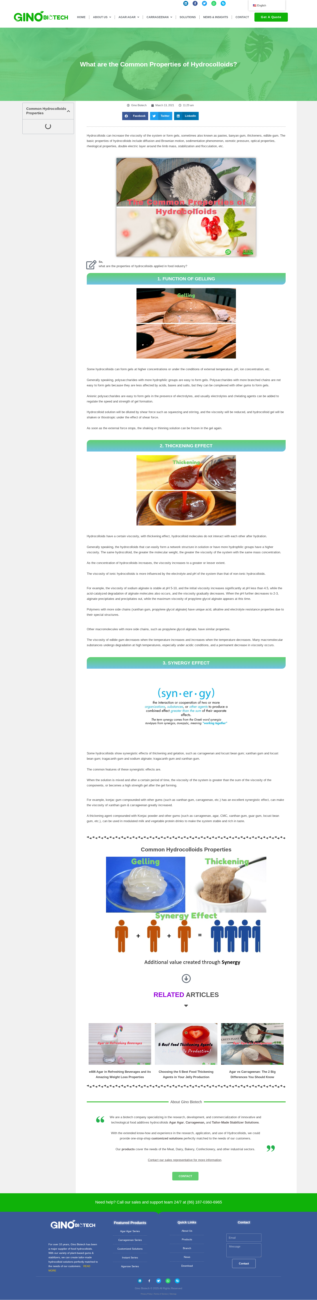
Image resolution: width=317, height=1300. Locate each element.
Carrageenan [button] (158, 17)
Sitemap (173, 1294)
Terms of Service (161, 1294)
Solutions (188, 17)
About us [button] (100, 17)
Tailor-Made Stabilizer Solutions (235, 1122)
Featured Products (130, 1223)
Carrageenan (195, 1122)
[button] (68, 111)
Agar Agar (176, 1122)
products (128, 1149)
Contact (242, 17)
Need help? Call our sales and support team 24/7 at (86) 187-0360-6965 (158, 1202)
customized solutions (167, 1138)
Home (81, 17)
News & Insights (215, 17)
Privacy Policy (146, 1294)
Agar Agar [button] (127, 17)
